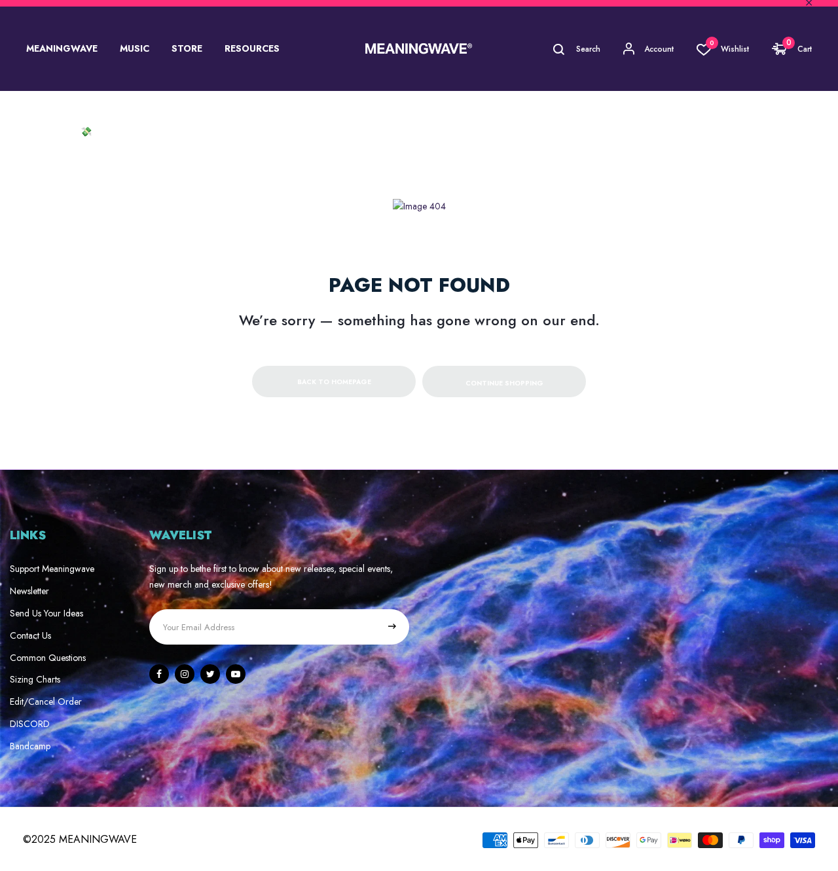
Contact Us (30, 635)
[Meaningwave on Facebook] (159, 674)
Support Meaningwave (52, 568)
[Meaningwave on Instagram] (184, 674)
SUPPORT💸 (64, 131)
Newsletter (29, 590)
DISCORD (30, 723)
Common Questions (48, 657)
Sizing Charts (35, 679)
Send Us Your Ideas (46, 613)
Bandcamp (30, 746)
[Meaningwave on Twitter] (210, 674)
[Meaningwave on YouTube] (236, 674)
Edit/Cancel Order (46, 701)
